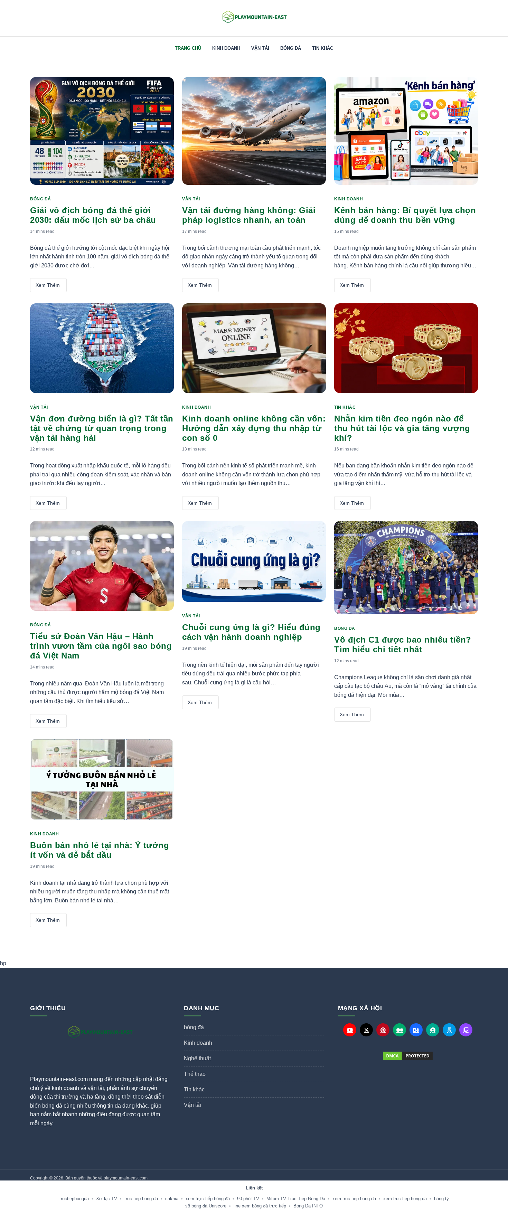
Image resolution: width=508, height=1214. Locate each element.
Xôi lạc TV (106, 1198)
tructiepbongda (74, 1198)
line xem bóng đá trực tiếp (260, 1205)
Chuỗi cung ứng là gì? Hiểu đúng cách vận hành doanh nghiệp (251, 632)
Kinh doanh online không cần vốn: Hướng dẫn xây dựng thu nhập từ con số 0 (254, 428)
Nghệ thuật (197, 1058)
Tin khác (322, 48)
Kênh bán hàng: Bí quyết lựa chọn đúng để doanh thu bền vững (405, 215)
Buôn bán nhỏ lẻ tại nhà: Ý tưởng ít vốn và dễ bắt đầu (99, 850)
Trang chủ (188, 48)
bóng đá (290, 48)
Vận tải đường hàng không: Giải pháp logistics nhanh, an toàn (249, 215)
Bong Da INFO (308, 1205)
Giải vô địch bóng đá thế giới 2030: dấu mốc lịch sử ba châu (93, 215)
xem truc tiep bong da (354, 1198)
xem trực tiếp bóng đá (208, 1198)
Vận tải (260, 48)
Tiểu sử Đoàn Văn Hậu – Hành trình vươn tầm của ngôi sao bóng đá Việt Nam (101, 646)
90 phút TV (248, 1198)
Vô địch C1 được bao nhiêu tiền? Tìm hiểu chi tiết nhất (402, 644)
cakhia (171, 1198)
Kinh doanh (226, 48)
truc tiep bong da (141, 1198)
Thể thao (195, 1074)
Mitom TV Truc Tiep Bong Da (295, 1198)
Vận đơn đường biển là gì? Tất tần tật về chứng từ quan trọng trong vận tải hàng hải (101, 428)
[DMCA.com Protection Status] (408, 1056)
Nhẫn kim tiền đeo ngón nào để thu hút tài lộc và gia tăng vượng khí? (402, 428)
